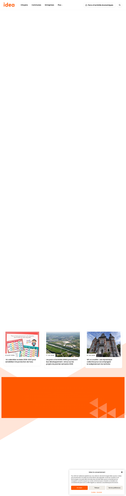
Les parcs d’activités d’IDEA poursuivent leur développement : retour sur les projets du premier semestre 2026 (62, 362)
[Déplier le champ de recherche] (119, 5)
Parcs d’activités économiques (100, 5)
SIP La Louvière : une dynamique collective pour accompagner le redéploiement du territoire (99, 362)
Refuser (97, 488)
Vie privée (99, 492)
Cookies (93, 492)
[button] (122, 472)
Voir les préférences (114, 488)
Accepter (79, 488)
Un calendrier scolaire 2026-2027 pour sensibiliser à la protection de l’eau (20, 361)
